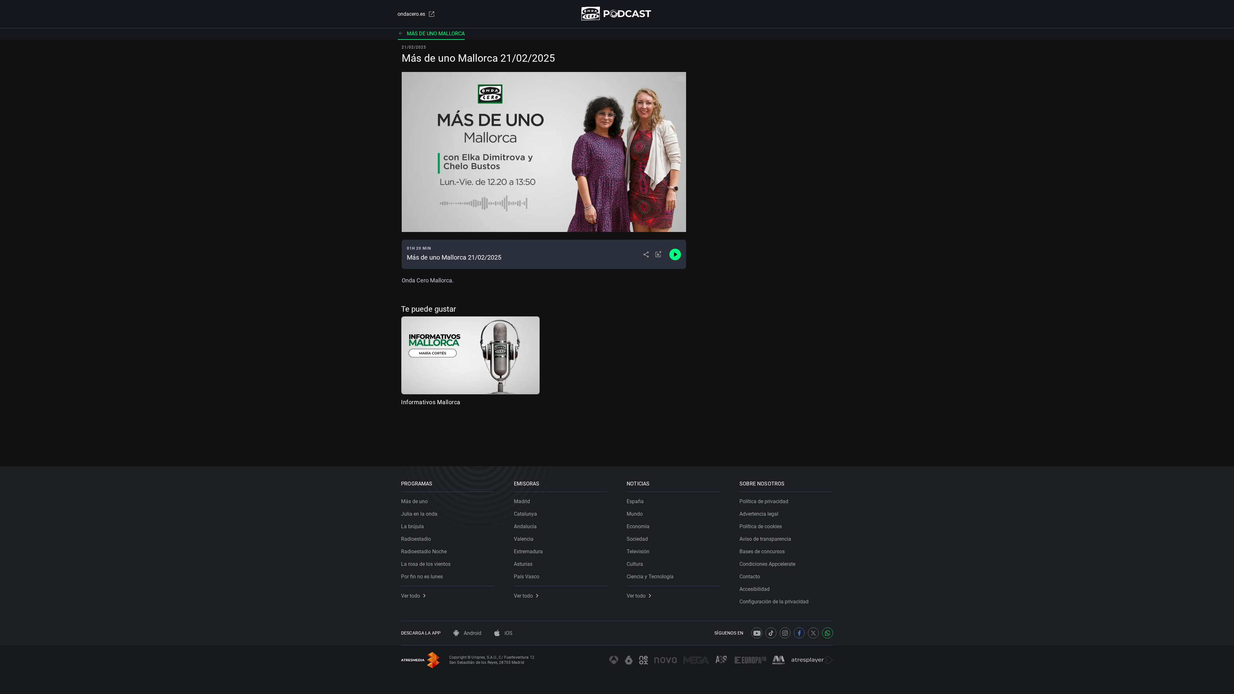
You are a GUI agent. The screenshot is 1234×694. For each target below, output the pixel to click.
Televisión (638, 551)
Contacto (749, 577)
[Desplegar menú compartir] (646, 254)
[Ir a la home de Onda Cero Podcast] (617, 13)
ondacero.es (411, 14)
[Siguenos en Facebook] (799, 632)
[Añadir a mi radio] (658, 254)
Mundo (635, 514)
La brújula (412, 526)
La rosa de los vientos (426, 564)
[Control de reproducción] (675, 254)
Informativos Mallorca (431, 402)
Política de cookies (760, 526)
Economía (638, 526)
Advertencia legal (758, 514)
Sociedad (637, 539)
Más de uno (414, 501)
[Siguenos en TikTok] (770, 632)
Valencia (523, 539)
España (635, 501)
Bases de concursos (762, 551)
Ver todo (410, 596)
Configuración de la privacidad (774, 602)
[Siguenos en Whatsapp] (827, 632)
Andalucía (525, 526)
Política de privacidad (763, 501)
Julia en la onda (419, 514)
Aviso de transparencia (765, 539)
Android (471, 633)
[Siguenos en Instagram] (785, 632)
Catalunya (525, 514)
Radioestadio (416, 539)
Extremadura (528, 551)
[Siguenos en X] (813, 632)
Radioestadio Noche (424, 551)
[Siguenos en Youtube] (756, 632)
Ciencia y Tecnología (650, 577)
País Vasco (526, 577)
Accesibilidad (754, 589)
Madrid (522, 501)
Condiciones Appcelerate (767, 564)
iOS (508, 633)
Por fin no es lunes (422, 577)
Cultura (635, 564)
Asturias (523, 564)
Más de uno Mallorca (436, 34)
